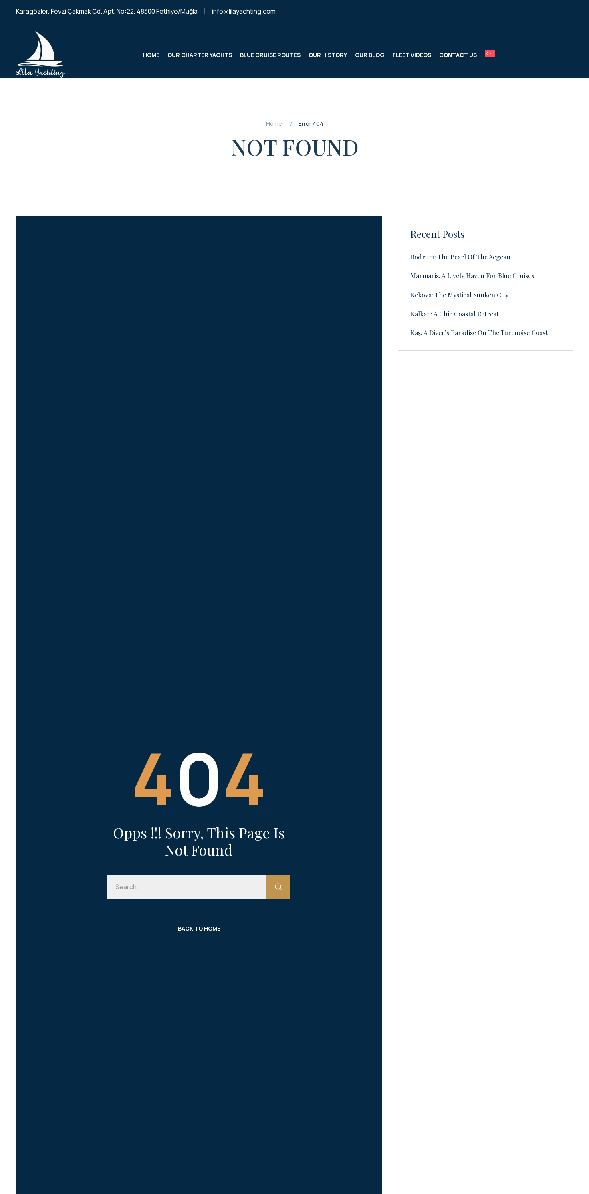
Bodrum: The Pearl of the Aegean (460, 257)
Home (274, 123)
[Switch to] (490, 54)
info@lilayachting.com (244, 11)
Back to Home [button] (199, 928)
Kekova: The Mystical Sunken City (459, 295)
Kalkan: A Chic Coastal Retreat (454, 314)
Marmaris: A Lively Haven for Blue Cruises (472, 275)
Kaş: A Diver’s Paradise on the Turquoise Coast (479, 332)
